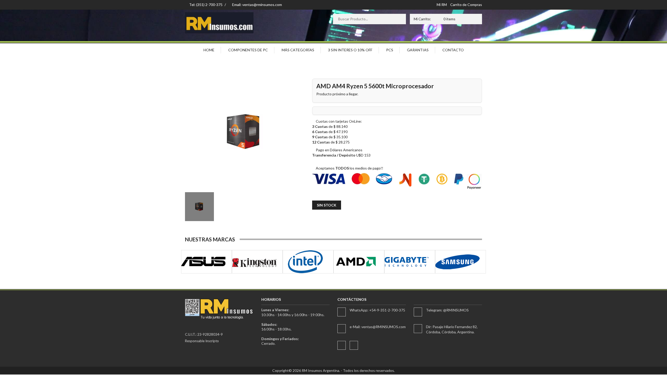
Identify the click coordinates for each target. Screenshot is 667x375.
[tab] (199, 206)
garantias (418, 50)
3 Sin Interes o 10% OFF (350, 50)
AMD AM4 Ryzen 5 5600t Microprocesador (375, 86)
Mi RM (442, 4)
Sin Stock (326, 205)
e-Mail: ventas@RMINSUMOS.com (378, 326)
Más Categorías (298, 50)
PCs (389, 50)
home (208, 50)
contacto (453, 50)
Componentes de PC (248, 50)
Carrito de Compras (466, 4)
